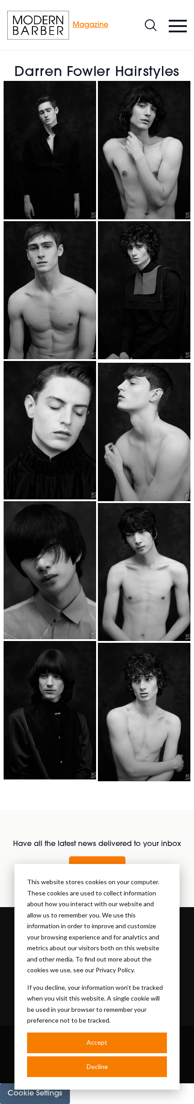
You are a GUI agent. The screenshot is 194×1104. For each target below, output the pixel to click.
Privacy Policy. (115, 970)
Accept (97, 1042)
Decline (97, 1066)
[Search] (150, 25)
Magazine (90, 25)
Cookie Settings (35, 1093)
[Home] (38, 25)
